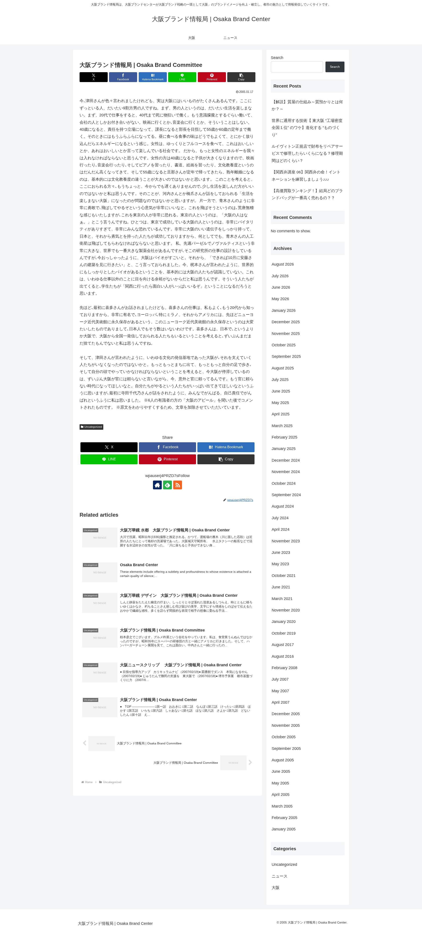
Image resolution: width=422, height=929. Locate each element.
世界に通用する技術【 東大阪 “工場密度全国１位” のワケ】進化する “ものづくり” (307, 127)
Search (277, 57)
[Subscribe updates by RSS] (177, 485)
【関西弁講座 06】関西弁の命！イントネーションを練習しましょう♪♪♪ (306, 175)
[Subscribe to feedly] (167, 485)
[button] (241, 77)
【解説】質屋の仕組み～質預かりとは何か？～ (307, 105)
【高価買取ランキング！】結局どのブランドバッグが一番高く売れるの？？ (307, 194)
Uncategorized (93, 426)
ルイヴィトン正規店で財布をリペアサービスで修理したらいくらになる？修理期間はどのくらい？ (307, 153)
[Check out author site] (157, 485)
